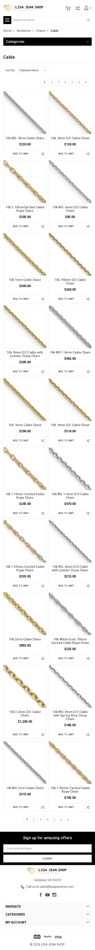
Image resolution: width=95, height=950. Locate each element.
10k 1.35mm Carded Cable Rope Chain (25, 568)
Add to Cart (21, 153)
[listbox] (32, 70)
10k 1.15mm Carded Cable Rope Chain (25, 495)
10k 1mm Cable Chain (25, 280)
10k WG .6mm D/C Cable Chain (70, 209)
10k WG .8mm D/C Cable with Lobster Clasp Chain (70, 568)
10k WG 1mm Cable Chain (25, 788)
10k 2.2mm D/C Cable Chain (25, 713)
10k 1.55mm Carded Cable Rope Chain (70, 789)
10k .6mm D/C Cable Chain (70, 138)
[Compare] (77, 8)
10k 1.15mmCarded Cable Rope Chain (25, 209)
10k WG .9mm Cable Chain (25, 138)
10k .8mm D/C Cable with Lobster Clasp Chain (25, 354)
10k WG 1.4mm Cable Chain (70, 352)
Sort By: (10, 70)
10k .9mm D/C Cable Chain (70, 425)
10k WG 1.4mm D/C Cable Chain (70, 495)
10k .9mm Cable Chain (24, 425)
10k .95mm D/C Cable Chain (70, 281)
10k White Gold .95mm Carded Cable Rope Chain (70, 641)
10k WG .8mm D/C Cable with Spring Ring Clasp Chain (70, 715)
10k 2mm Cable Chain (25, 639)
